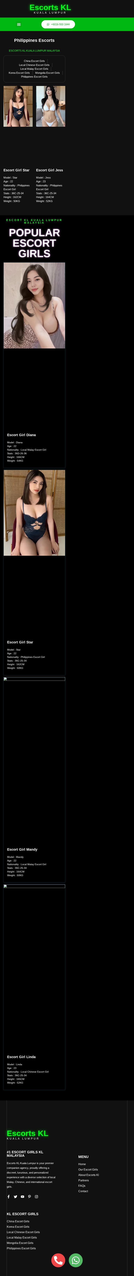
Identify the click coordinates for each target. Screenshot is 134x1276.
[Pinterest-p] (29, 1196)
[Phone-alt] (58, 1260)
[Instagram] (36, 1196)
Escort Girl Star (16, 170)
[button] (19, 24)
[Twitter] (15, 1196)
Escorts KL (50, 7)
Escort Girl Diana (21, 435)
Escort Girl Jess (49, 170)
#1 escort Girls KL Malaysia (25, 1153)
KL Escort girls (22, 1214)
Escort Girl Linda (21, 1057)
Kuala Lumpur (50, 12)
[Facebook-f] (8, 1196)
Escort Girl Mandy (22, 849)
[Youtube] (22, 1196)
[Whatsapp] (76, 1260)
